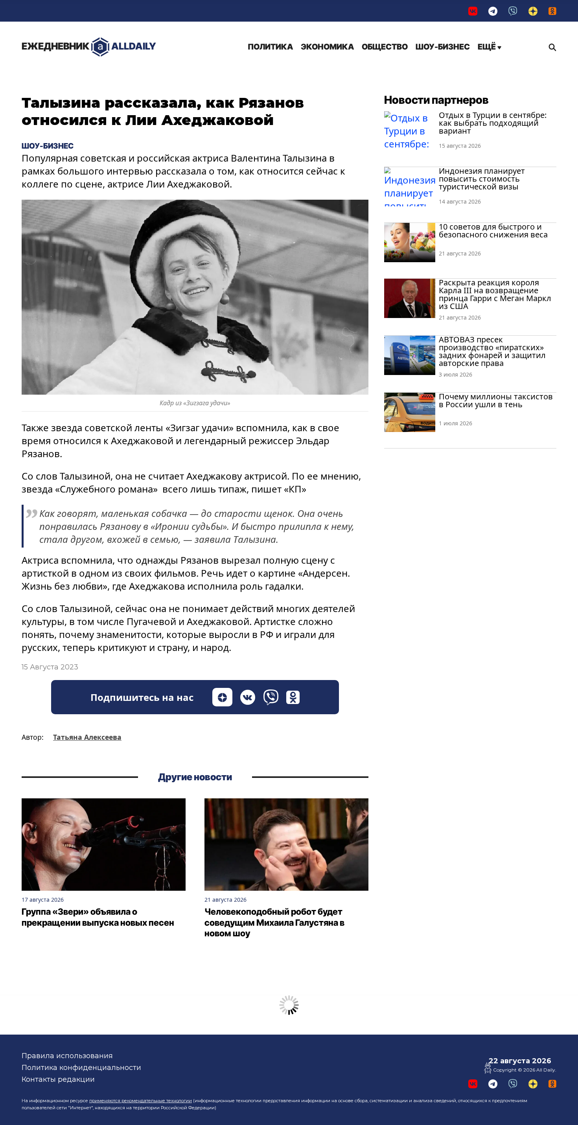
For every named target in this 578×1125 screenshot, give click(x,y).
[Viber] (512, 10)
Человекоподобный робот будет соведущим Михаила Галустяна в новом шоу (274, 922)
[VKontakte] (472, 10)
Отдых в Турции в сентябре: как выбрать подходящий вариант (493, 123)
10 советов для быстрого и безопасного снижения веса (493, 230)
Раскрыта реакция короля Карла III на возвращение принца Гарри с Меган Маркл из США (495, 294)
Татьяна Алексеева (87, 737)
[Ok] (552, 10)
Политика (270, 46)
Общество (385, 46)
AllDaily (89, 46)
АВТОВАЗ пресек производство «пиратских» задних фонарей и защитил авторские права (492, 351)
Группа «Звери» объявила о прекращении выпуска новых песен (98, 917)
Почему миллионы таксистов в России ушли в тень (496, 400)
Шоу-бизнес (443, 46)
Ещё (487, 46)
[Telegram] (492, 10)
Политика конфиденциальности (81, 1067)
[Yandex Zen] (533, 10)
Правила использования (67, 1055)
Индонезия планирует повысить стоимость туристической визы (482, 178)
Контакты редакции (58, 1079)
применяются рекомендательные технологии (140, 1100)
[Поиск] (550, 47)
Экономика (327, 46)
